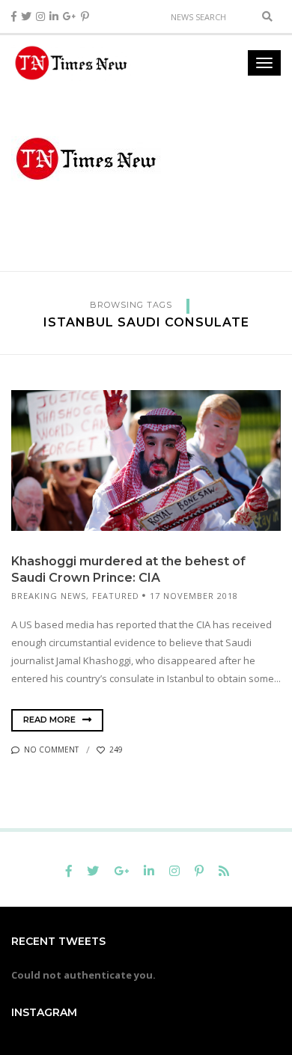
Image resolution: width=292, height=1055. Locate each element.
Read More (50, 719)
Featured (115, 595)
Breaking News (48, 595)
